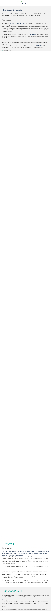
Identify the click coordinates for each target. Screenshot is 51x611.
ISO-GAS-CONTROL (20, 23)
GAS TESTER (39, 45)
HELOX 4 (12, 23)
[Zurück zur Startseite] (25, 3)
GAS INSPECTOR (32, 34)
